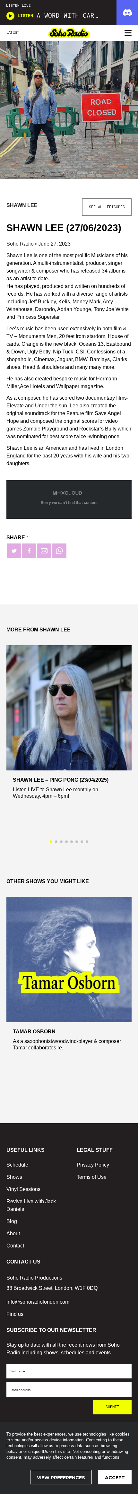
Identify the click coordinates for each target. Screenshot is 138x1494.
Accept (115, 1478)
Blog (11, 1221)
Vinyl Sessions (23, 1189)
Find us (14, 1314)
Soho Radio (20, 244)
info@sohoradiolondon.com (37, 1302)
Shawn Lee (22, 205)
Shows (14, 1177)
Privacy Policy (93, 1165)
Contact (15, 1245)
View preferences (61, 1478)
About (13, 1233)
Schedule (17, 1165)
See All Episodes (107, 207)
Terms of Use (92, 1177)
